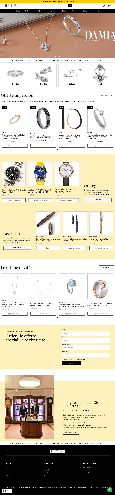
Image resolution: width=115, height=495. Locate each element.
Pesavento (5, 133)
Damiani (32, 133)
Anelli (45, 467)
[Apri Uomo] (77, 11)
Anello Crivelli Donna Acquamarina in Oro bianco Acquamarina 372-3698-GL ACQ (17, 305)
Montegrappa (41, 236)
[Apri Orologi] (43, 11)
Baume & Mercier (59, 187)
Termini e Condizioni (88, 467)
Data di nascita (66, 344)
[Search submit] (70, 5)
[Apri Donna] (88, 11)
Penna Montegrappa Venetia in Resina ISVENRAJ (48, 240)
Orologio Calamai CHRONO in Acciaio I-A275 (14, 191)
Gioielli (7, 470)
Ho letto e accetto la (75, 359)
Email (63, 337)
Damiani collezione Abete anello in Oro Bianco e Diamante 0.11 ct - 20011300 (43, 137)
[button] (2, 36)
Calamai (4, 187)
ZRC (29, 187)
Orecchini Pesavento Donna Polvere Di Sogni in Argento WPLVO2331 (12, 137)
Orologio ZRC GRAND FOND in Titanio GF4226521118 (39, 191)
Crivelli (7, 300)
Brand (7, 467)
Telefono (65, 351)
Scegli (49, 248)
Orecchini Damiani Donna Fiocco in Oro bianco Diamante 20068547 (100, 137)
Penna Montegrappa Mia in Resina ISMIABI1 (100, 240)
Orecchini (46, 473)
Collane (46, 476)
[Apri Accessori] (56, 11)
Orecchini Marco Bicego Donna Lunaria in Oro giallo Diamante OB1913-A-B (74, 305)
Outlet (7, 476)
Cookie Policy (86, 473)
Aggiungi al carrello (14, 146)
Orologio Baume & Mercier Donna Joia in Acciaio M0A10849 (65, 191)
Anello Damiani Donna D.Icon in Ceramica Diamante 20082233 (46, 304)
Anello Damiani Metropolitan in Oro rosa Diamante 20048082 (70, 137)
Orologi (8, 473)
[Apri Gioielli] (30, 11)
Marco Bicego (66, 300)
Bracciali (46, 470)
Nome (63, 329)
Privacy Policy (81, 359)
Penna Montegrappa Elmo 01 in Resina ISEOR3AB (75, 240)
